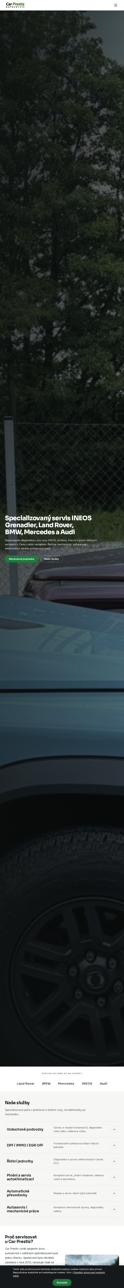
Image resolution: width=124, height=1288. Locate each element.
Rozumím (62, 1282)
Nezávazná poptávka (21, 558)
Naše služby (51, 558)
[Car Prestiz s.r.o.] (15, 5)
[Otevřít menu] (115, 5)
